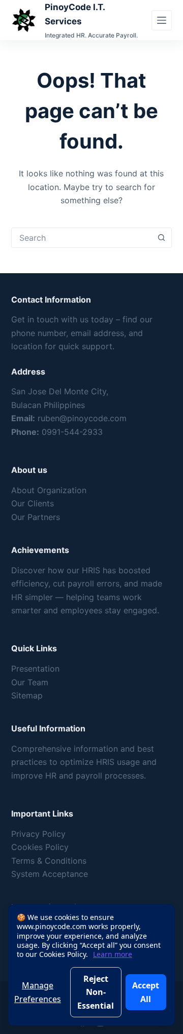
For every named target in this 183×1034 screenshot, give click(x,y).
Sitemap (27, 695)
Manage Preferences (37, 992)
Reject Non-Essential (95, 992)
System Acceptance (49, 874)
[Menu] (161, 20)
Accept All (145, 992)
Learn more (112, 954)
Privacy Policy (38, 834)
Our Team (29, 682)
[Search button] (161, 238)
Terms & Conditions (48, 861)
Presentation (35, 668)
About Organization (48, 490)
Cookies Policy (40, 847)
